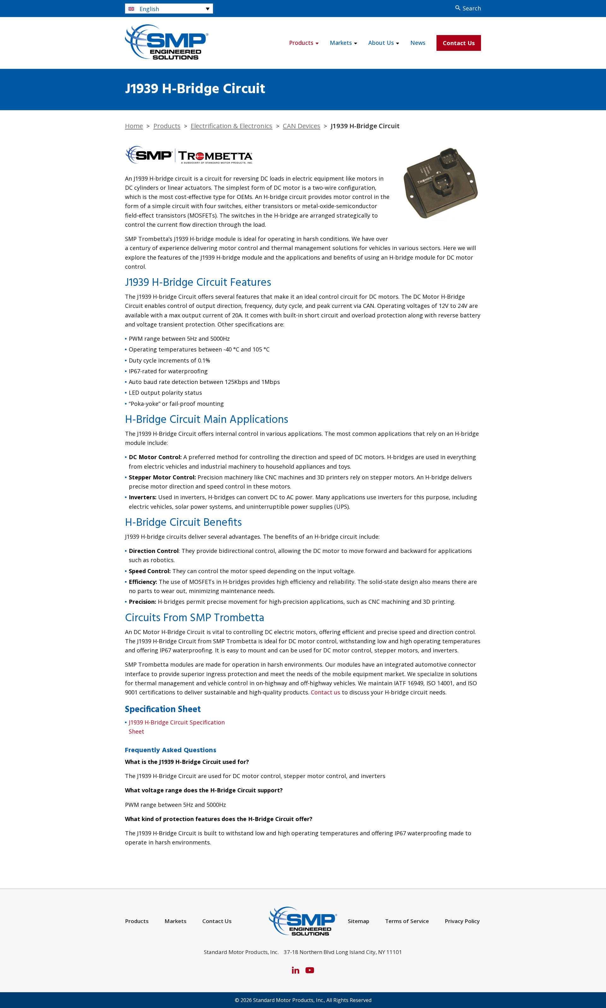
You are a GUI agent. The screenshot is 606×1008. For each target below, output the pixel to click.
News (417, 42)
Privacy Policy (462, 921)
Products (301, 42)
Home (134, 125)
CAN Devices (301, 125)
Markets (341, 42)
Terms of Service (407, 921)
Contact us (325, 692)
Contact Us (459, 43)
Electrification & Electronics (231, 125)
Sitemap (358, 921)
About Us (381, 42)
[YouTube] (310, 970)
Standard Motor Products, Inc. (288, 1000)
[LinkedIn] (295, 970)
